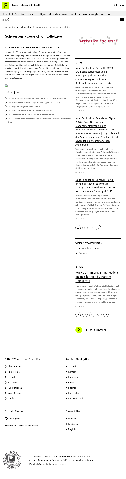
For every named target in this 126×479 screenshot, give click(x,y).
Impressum (73, 377)
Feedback (73, 423)
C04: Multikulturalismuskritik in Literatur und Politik (30, 110)
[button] (78, 227)
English (72, 429)
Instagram (15, 418)
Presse (71, 382)
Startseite (10, 27)
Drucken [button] (72, 418)
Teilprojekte (25, 27)
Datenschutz (74, 393)
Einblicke (12, 398)
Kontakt (72, 371)
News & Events (15, 393)
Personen (12, 382)
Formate (12, 377)
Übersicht (83, 253)
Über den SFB (14, 366)
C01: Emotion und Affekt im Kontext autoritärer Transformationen (37, 98)
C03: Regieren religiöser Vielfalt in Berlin (25, 106)
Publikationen (15, 387)
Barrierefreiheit (76, 398)
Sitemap (72, 387)
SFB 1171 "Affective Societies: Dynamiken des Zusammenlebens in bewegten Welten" (56, 14)
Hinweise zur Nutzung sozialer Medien (21, 425)
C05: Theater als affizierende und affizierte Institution (31, 114)
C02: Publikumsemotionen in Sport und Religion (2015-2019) (34, 102)
